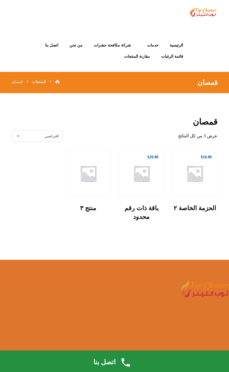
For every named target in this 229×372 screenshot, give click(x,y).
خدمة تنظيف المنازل (48, 294)
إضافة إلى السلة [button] (193, 182)
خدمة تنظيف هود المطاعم (43, 309)
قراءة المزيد (83, 182)
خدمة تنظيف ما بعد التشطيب (96, 309)
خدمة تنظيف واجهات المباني (42, 302)
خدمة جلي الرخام (105, 316)
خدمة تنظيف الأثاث (104, 294)
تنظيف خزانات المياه (102, 302)
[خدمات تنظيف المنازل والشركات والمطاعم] (203, 12)
